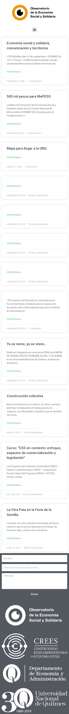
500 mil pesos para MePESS (29, 96)
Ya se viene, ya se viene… (27, 344)
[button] (34, 29)
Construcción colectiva (25, 396)
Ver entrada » (14, 72)
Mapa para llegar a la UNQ (27, 148)
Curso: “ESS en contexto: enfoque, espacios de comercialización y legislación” (34, 453)
